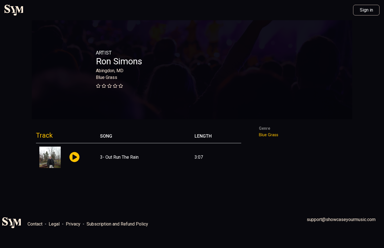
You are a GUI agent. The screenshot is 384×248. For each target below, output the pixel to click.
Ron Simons (119, 61)
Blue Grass (106, 77)
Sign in (366, 10)
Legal (54, 224)
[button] (74, 157)
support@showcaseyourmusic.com (341, 219)
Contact (35, 224)
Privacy (73, 224)
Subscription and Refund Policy (117, 224)
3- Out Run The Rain (119, 157)
